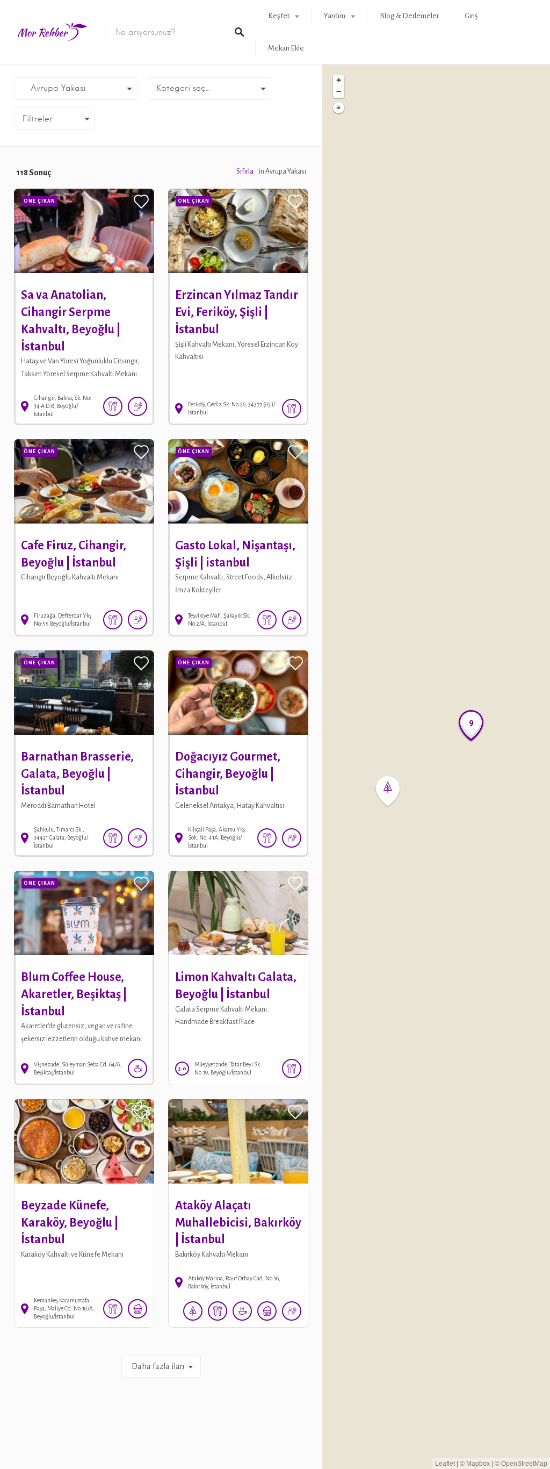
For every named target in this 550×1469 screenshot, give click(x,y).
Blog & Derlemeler (409, 16)
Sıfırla (245, 171)
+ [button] (339, 80)
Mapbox (478, 1463)
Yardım (334, 16)
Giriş (471, 16)
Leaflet (445, 1463)
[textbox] (209, 88)
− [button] (339, 91)
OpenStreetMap (524, 1463)
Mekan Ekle (286, 48)
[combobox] (209, 88)
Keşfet (279, 16)
